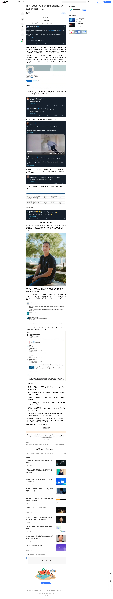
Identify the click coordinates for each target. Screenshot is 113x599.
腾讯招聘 (50, 590)
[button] (84, 10)
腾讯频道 (61, 590)
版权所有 (47, 595)
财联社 (27, 503)
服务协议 (36, 590)
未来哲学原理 (28, 465)
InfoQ (27, 531)
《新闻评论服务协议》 (41, 554)
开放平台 (43, 590)
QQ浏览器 (58, 590)
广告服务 (47, 590)
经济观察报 (28, 522)
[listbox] (46, 504)
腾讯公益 (54, 590)
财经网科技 (28, 541)
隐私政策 (40, 590)
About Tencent (31, 590)
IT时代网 (27, 550)
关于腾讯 (27, 590)
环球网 (27, 484)
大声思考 (27, 512)
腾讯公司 (44, 595)
